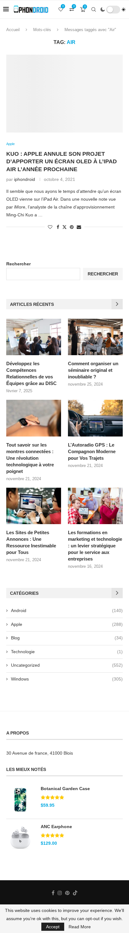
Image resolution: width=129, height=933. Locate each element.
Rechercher (18, 263)
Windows (67, 678)
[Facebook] (53, 893)
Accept (52, 926)
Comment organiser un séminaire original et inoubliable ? (93, 370)
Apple (67, 624)
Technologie (67, 651)
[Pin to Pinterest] (72, 227)
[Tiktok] (75, 893)
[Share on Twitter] (64, 227)
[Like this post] (50, 227)
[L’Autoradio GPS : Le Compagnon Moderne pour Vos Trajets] (95, 418)
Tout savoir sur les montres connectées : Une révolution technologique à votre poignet (30, 458)
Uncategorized (67, 665)
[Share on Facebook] (58, 227)
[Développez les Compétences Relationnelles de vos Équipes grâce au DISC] (33, 337)
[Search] (93, 9)
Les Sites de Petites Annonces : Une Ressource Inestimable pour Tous (31, 542)
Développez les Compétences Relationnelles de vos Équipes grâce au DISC (31, 373)
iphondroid (24, 179)
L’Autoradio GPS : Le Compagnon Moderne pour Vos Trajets (92, 451)
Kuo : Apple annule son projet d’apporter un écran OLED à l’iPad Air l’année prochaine (61, 161)
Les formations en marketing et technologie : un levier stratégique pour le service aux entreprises (95, 545)
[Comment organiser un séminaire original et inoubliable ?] (95, 337)
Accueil (13, 29)
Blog (67, 637)
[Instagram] (60, 893)
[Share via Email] (79, 227)
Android (67, 610)
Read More (80, 927)
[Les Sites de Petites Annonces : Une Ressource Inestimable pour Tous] (33, 506)
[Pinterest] (67, 893)
